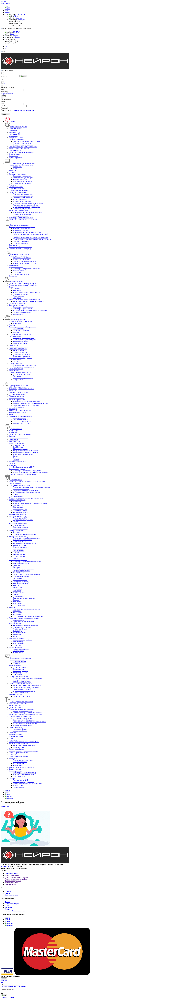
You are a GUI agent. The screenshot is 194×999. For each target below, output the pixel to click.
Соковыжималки (19, 596)
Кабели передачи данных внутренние (26, 405)
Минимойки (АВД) (19, 545)
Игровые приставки (16, 736)
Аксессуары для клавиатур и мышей (21, 389)
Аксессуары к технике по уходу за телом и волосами (27, 481)
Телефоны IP (17, 323)
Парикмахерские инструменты (23, 627)
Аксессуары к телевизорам (18, 256)
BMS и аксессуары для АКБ (22, 718)
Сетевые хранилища (16, 369)
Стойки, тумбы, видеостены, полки (25, 261)
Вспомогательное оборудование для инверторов (29, 722)
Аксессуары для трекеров (22, 696)
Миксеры (16, 585)
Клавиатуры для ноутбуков (22, 201)
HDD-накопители (15, 150)
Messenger (21, 20)
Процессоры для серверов (22, 183)
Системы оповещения (20, 692)
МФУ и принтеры (15, 441)
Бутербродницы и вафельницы (23, 569)
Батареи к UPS (18, 785)
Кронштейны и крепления (22, 258)
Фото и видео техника (16, 305)
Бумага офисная (18, 445)
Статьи (7, 893)
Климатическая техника (17, 500)
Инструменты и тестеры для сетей (21, 334)
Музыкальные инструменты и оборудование (24, 299)
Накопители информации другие (20, 416)
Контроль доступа (15, 665)
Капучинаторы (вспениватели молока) (26, 609)
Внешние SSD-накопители (18, 394)
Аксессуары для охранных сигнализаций (27, 685)
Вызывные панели (19, 662)
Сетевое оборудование (17, 319)
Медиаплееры (13, 265)
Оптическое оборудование (18, 349)
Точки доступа (14, 370)
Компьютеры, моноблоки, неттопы (21, 165)
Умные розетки (18, 765)
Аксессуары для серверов (22, 176)
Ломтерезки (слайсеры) (21, 581)
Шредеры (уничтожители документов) (22, 474)
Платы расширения (15, 128)
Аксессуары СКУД (19, 667)
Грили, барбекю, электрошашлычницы (26, 574)
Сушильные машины (20, 529)
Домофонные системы (16, 660)
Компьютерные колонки (17, 412)
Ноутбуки (12, 172)
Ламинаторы (13, 440)
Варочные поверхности (21, 489)
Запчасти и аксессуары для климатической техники (30, 503)
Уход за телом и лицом (16, 638)
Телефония (12, 465)
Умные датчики (18, 763)
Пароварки (17, 594)
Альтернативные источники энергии (21, 716)
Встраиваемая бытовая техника (20, 485)
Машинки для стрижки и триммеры (25, 625)
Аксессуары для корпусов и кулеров (21, 152)
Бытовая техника (16, 480)
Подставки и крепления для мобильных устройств (30, 238)
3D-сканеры (13, 432)
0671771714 (21, 14)
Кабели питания (18, 407)
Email (3, 89)
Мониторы (12, 170)
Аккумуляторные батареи (18, 703)
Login (3, 95)
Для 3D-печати (18, 447)
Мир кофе (12, 607)
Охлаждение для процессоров (23, 145)
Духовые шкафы (18, 496)
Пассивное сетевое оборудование (20, 358)
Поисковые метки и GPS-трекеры (20, 248)
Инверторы (13, 740)
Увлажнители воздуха (20, 512)
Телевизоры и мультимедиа (19, 254)
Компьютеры (17, 167)
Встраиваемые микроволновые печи (25, 491)
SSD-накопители (15, 132)
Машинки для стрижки (21, 649)
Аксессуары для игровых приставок (21, 709)
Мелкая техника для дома (17, 536)
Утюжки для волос (19, 632)
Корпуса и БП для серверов (22, 181)
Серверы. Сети (10, 884)
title (2, 982)
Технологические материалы (23, 454)
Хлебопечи (17, 602)
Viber (16, 16)
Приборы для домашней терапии (24, 534)
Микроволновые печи (20, 583)
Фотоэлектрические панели (22, 725)
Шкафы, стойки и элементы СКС (20, 372)
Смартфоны (13, 245)
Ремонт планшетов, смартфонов (16, 879)
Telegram (19, 18)
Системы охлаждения (16, 139)
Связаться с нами (11, 895)
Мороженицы (17, 587)
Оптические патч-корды (21, 354)
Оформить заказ (7, 986)
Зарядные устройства (20, 230)
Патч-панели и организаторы (23, 378)
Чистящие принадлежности (22, 208)
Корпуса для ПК (14, 134)
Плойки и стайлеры (20, 629)
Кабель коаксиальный (20, 341)
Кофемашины (17, 612)
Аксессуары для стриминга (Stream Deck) (23, 285)
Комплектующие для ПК (18, 127)
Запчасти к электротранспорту (23, 774)
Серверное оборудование (17, 174)
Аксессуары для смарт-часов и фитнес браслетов (26, 714)
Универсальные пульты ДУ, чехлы (24, 263)
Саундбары (17, 298)
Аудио (11, 287)
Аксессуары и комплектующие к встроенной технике (31, 487)
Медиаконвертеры (19, 350)
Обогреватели (18, 507)
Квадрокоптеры (18, 747)
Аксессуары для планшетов (18, 210)
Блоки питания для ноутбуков (23, 196)
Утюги (15, 558)
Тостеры (16, 600)
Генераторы (13, 733)
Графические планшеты (17, 188)
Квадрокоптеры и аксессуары (19, 743)
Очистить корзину (19, 986)
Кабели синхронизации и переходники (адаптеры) (30, 234)
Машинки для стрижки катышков (24, 543)
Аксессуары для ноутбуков (18, 192)
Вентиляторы (17, 501)
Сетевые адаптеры (15, 363)
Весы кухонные (18, 572)
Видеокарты (13, 130)
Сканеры (12, 463)
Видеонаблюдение (11, 882)
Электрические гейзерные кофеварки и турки (28, 616)
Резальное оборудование (17, 461)
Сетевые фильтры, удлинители (23, 782)
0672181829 (5, 866)
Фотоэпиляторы (18, 642)
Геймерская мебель (15, 727)
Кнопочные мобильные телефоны (20, 247)
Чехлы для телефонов (20, 243)
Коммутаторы (13, 345)
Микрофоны (17, 290)
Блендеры (16, 565)
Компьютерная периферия (19, 385)
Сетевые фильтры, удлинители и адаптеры (23, 751)
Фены (15, 636)
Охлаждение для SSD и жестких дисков (26, 141)
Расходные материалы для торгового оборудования (30, 472)
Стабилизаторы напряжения (18, 756)
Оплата (7, 909)
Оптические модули (20, 352)
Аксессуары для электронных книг (21, 218)
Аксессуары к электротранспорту (24, 773)
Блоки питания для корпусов (19, 148)
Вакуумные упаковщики (21, 571)
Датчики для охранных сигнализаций (26, 687)
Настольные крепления (21, 259)
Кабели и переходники (17, 400)
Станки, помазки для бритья (22, 640)
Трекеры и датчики (15, 694)
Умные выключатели (20, 762)
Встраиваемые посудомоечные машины (26, 492)
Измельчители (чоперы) (21, 576)
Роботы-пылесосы (19, 554)
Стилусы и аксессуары (21, 241)
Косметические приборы (17, 514)
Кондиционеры (18, 505)
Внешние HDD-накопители (18, 392)
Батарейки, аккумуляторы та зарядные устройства (30, 310)
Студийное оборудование (22, 312)
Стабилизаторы (18, 787)
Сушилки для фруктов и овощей (24, 598)
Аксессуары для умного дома (23, 760)
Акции (7, 12)
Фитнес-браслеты (15, 769)
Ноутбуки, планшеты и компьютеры (22, 163)
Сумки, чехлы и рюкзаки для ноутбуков (26, 207)
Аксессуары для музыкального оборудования (28, 301)
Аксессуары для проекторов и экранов (26, 269)
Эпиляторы (17, 645)
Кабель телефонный (20, 343)
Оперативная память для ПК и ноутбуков (23, 147)
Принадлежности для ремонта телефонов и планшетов (32, 239)
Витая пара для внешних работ (23, 338)
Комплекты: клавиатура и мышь (20, 410)
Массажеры (17, 532)
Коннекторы (17, 359)
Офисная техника (16, 429)
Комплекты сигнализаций (22, 689)
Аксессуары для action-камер (23, 307)
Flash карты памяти (19, 418)
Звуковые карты (14, 154)
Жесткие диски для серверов (23, 178)
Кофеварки (17, 611)
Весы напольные (15, 483)
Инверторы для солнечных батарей (25, 723)
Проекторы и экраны (16, 267)
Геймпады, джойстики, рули (22, 711)
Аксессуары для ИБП (16, 707)
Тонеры (15, 456)
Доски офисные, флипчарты (18, 438)
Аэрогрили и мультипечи (21, 563)
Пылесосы (16, 552)
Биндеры (12, 436)
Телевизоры (13, 276)
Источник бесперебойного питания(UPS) (27, 783)
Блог (6, 10)
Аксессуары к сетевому (21, 330)
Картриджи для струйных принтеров (25, 452)
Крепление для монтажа (21, 374)
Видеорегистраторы (20, 680)
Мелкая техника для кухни (18, 560)
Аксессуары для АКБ (16, 705)
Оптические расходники (21, 356)
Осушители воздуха (20, 509)
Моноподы (17, 236)
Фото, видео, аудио (16, 281)
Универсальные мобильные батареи (21, 767)
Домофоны (17, 663)
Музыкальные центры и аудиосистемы (26, 292)
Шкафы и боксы (18, 380)
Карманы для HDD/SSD (21, 423)
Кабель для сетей (15, 336)
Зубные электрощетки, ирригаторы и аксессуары (26, 498)
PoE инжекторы (18, 329)
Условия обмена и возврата (15, 911)
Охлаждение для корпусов (22, 143)
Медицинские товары (16, 531)
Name (3, 102)
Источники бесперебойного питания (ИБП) (24, 742)
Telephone (4, 106)
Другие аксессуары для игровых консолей (27, 713)
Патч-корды (17, 376)
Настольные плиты (19, 592)
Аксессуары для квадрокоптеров (24, 745)
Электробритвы (18, 643)
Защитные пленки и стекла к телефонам (27, 232)
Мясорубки (17, 591)
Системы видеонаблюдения (18, 676)
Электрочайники (19, 605)
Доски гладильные (19, 541)
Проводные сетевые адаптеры (23, 367)
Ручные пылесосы (19, 556)
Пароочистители (18, 551)
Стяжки (15, 361)
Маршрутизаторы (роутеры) (18, 347)
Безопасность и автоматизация (20, 658)
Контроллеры (13, 156)
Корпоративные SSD (20, 179)
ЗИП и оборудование (20, 449)
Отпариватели (18, 549)
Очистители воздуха (20, 511)
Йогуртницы (17, 578)
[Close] (4, 978)
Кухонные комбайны (20, 580)
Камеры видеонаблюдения (22, 682)
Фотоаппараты (18, 314)
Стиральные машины (20, 527)
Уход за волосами (15, 623)
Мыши (11, 414)
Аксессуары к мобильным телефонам (22, 227)
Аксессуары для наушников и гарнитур (22, 283)
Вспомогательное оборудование (24, 720)
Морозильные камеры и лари (23, 520)
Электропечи (17, 603)
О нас (7, 905)
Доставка (8, 907)
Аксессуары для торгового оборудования (27, 470)
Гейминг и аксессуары (16, 396)
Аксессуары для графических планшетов (23, 219)
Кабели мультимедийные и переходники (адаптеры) (31, 403)
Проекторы (17, 272)
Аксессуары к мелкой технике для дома (26, 538)
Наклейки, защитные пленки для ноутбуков (28, 203)
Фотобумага (17, 458)
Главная (7, 9)
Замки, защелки (18, 669)
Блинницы (16, 567)
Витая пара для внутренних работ (24, 339)
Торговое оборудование (17, 469)
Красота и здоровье (15, 647)
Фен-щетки (17, 634)
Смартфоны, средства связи (19, 225)
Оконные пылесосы (20, 547)
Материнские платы (16, 137)
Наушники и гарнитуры (17, 303)
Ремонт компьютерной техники (16, 877)
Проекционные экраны (21, 274)
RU (6, 48)
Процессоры (13, 136)
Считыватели (17, 674)
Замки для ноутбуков (20, 199)
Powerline (12, 325)
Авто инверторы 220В (20, 780)
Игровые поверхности (16, 398)
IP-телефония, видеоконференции (20, 321)
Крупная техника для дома (18, 523)
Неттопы (16, 168)
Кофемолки (17, 614)
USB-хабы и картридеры (17, 387)
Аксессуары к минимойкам (22, 540)
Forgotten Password (7, 94)
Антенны (16, 332)
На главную (5, 806)
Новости (8, 891)
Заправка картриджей (13, 881)
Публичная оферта (12, 903)
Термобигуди (17, 631)
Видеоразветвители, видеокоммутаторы (27, 401)
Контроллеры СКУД (20, 672)
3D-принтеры (13, 430)
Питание (12, 778)
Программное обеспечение (18, 190)
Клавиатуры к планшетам (22, 214)
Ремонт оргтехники (12, 875)
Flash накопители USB (20, 420)
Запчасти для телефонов (21, 228)
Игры (11, 738)
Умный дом (13, 758)
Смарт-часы (13, 754)
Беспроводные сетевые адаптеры (24, 365)
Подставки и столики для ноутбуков (25, 205)
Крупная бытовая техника (18, 516)
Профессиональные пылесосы (23, 622)
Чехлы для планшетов (20, 216)
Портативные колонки (20, 294)
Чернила (16, 460)
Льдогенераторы (18, 620)
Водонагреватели (19, 525)
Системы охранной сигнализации (20, 683)
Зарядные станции (15, 734)
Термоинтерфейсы (15, 158)
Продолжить (5, 114)
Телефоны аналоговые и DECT (23, 467)
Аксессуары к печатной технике (20, 434)
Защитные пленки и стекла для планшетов (27, 212)
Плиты (15, 521)
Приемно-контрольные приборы (24, 691)
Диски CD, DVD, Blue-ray (22, 421)
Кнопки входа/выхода (20, 671)
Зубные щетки (18, 652)
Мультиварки (17, 589)
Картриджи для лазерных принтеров (25, 450)
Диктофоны (17, 289)
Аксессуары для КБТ (20, 518)
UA (6, 46)
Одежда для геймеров (16, 749)
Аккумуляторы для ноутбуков (23, 194)
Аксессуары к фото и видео (22, 309)
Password (4, 91)
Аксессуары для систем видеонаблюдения (27, 678)
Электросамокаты (19, 776)
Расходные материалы (16, 443)
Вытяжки (16, 494)
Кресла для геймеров (20, 729)
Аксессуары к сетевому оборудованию (22, 327)
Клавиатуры (13, 409)
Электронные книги (16, 187)
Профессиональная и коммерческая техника (24, 618)
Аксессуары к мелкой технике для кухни (27, 561)
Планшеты (12, 185)
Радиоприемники (19, 296)
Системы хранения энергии (18, 753)
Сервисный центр (11, 873)
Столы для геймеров (20, 731)
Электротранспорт (15, 771)
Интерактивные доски (20, 270)
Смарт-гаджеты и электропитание (21, 702)
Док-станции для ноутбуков (22, 198)
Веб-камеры (13, 390)
